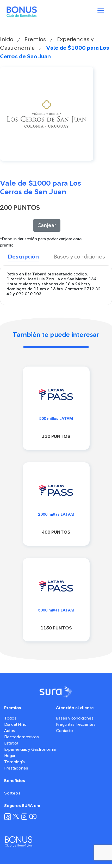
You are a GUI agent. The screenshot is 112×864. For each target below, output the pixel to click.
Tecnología (14, 762)
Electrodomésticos (21, 737)
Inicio (6, 39)
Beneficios (14, 781)
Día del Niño (15, 724)
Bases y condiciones (75, 718)
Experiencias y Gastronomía (30, 749)
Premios (35, 39)
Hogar (9, 756)
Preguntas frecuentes (76, 724)
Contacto (64, 731)
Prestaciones (16, 768)
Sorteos (12, 793)
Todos (10, 718)
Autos (9, 731)
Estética (11, 743)
